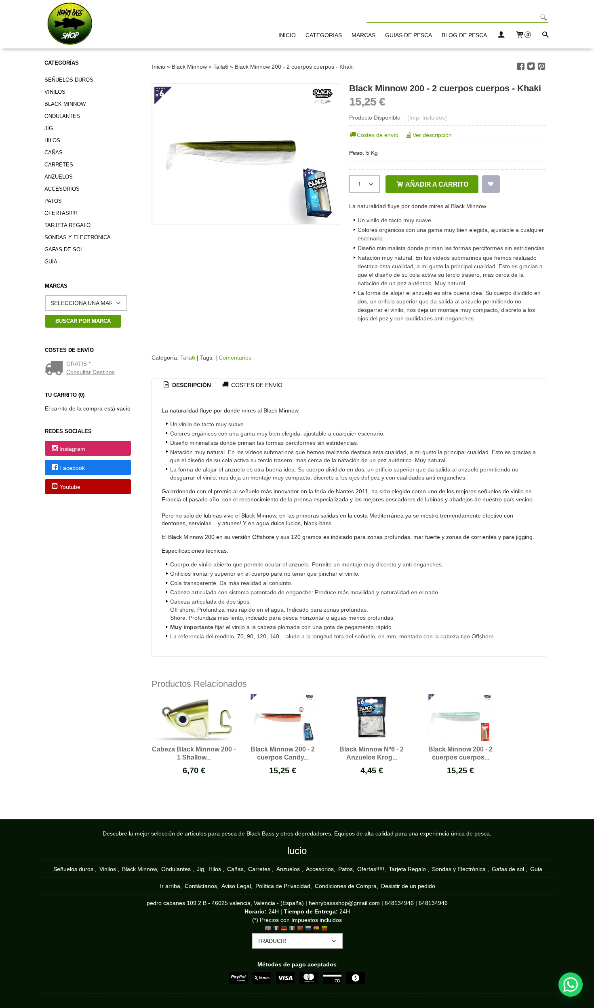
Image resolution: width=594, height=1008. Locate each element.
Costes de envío (377, 135)
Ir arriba (170, 886)
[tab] (187, 385)
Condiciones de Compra (346, 886)
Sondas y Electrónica (77, 237)
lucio (297, 850)
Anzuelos (58, 177)
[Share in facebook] (520, 66)
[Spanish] (316, 929)
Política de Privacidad (282, 886)
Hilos (52, 140)
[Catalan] (325, 929)
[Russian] (308, 929)
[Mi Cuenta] (501, 35)
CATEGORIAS (323, 35)
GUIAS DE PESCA (408, 35)
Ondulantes (62, 116)
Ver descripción (432, 135)
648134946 (399, 903)
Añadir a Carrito (436, 184)
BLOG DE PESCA (464, 35)
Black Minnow (65, 104)
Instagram (72, 449)
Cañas (53, 152)
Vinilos (54, 92)
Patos (53, 201)
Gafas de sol (63, 249)
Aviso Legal (236, 886)
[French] (276, 929)
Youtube (69, 487)
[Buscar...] (545, 35)
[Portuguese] (300, 929)
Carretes (58, 165)
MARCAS (363, 35)
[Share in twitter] (531, 66)
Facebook (72, 468)
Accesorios (62, 189)
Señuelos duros (68, 80)
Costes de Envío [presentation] (256, 385)
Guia (50, 262)
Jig (48, 128)
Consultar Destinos (90, 372)
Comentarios (235, 357)
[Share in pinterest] (541, 66)
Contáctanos (201, 886)
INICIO (287, 35)
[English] (268, 929)
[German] (284, 929)
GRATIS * (78, 363)
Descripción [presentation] (191, 385)
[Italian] (292, 929)
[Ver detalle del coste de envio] (55, 369)
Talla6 (187, 357)
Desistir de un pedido (408, 886)
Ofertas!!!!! (60, 213)
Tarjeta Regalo (67, 225)
